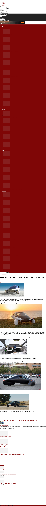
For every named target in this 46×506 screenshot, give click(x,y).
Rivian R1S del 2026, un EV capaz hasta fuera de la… (9, 92)
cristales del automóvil (5, 164)
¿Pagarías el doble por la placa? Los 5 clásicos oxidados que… (10, 230)
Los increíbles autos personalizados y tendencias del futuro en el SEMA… (12, 255)
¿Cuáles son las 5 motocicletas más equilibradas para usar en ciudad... (9, 483)
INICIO (2, 1)
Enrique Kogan (2, 424)
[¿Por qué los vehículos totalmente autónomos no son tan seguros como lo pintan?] (6, 187)
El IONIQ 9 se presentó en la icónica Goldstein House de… (10, 247)
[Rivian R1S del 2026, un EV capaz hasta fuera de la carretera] (6, 90)
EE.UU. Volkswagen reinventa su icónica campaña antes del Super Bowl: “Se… (12, 239)
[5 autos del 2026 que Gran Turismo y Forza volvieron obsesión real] (6, 220)
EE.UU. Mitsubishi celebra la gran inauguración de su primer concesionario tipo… (13, 148)
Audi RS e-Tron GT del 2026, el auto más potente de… (9, 84)
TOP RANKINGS (4, 4)
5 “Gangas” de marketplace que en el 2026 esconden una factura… (11, 214)
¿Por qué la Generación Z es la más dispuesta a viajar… (9, 181)
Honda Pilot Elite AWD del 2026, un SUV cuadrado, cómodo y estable (12, 454)
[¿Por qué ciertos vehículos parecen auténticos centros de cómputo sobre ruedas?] (6, 156)
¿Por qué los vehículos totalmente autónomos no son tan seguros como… (12, 189)
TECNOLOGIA (3, 150)
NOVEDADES (3, 3)
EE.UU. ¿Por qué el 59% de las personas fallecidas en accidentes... (8, 474)
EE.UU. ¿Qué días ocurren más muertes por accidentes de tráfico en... (8, 469)
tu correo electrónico (8, 11)
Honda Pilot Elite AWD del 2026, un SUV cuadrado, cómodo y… (10, 51)
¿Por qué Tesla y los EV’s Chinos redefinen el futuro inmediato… (11, 173)
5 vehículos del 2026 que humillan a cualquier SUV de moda (10, 206)
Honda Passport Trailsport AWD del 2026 (7, 106)
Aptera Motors (4, 274)
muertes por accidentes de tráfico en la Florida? (8, 34)
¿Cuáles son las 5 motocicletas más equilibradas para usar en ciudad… (12, 59)
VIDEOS (3, 5)
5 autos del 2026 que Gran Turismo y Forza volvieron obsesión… (11, 222)
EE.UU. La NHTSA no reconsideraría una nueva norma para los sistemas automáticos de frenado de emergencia (20, 420)
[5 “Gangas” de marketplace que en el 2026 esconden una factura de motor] (6, 212)
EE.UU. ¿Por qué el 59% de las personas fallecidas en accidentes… (11, 43)
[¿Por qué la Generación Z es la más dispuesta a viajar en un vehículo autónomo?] (6, 179)
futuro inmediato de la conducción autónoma (8, 172)
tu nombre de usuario (8, 7)
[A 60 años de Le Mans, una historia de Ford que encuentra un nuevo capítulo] (6, 123)
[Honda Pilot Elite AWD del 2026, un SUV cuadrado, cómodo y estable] (6, 49)
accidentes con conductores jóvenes (7, 42)
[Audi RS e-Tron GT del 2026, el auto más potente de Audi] (6, 82)
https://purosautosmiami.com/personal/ (4, 425)
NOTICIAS (3, 2)
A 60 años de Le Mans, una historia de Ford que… (9, 125)
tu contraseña (7, 8)
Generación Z (4, 180)
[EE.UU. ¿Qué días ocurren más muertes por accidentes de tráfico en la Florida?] (2, 468)
